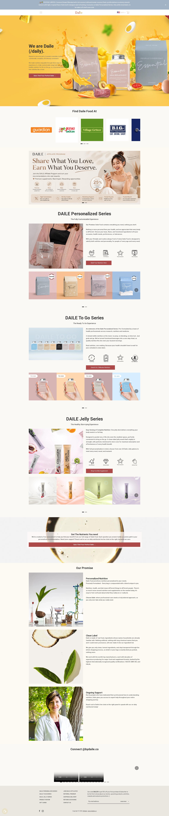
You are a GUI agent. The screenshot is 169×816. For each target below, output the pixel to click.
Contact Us (67, 802)
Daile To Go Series (45, 794)
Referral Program (69, 794)
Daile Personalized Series (48, 791)
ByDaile (85, 811)
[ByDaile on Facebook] (39, 811)
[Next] (136, 131)
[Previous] (33, 178)
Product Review (45, 799)
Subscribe (123, 801)
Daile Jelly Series (46, 796)
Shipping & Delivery (69, 796)
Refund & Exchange (69, 799)
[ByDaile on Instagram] (43, 811)
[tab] (83, 202)
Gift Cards (43, 802)
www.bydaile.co (92, 811)
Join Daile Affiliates (70, 791)
